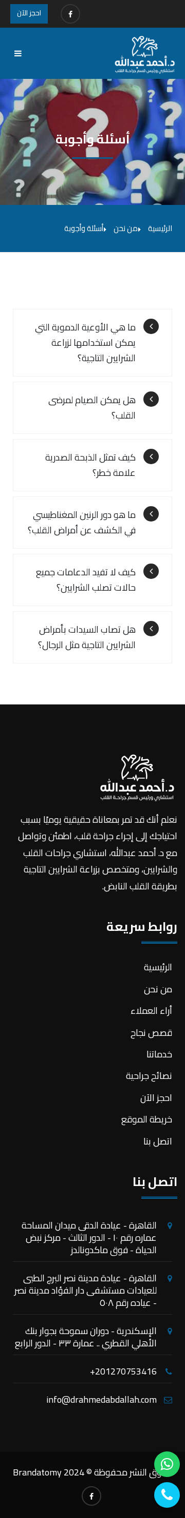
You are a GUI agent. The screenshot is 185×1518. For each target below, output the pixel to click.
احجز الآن (29, 12)
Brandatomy (37, 1472)
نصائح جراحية (149, 1075)
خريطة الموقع (146, 1119)
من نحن (158, 989)
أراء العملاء (151, 1010)
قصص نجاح (151, 1032)
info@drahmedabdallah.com (101, 1399)
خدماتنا (159, 1054)
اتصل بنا (157, 1141)
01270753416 (128, 1371)
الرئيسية (160, 228)
